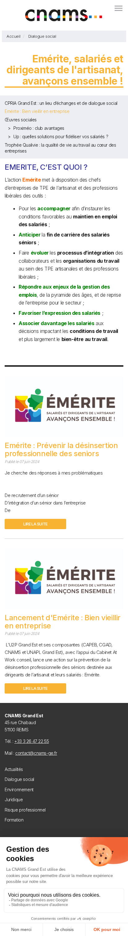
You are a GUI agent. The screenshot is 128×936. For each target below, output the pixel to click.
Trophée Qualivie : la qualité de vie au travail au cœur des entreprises (60, 148)
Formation (14, 819)
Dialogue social (42, 36)
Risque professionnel (25, 809)
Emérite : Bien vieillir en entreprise (37, 111)
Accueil (13, 36)
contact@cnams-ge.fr (36, 753)
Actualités (14, 769)
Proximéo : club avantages (38, 128)
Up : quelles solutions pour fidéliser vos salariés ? (60, 136)
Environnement (19, 789)
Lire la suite (35, 523)
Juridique (14, 799)
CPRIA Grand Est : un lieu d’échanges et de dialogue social (61, 103)
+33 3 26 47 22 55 (31, 741)
